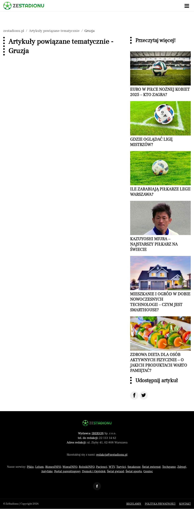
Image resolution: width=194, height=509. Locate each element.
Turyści (121, 467)
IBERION (98, 433)
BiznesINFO (53, 467)
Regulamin (133, 504)
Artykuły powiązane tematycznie (54, 30)
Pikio (30, 467)
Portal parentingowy (67, 471)
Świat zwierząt (151, 467)
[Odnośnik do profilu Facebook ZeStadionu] (97, 486)
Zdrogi (181, 467)
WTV (112, 467)
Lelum (39, 467)
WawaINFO (70, 467)
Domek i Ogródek (94, 471)
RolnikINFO (87, 467)
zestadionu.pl (13, 30)
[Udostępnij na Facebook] (134, 395)
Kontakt (185, 504)
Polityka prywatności (160, 504)
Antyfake (47, 471)
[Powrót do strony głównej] (97, 423)
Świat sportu (134, 471)
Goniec (148, 471)
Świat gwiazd (115, 471)
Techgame (169, 467)
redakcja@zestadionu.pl (112, 455)
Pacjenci (101, 467)
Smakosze (134, 467)
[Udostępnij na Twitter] (143, 395)
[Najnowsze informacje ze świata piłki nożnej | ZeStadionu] (23, 5)
